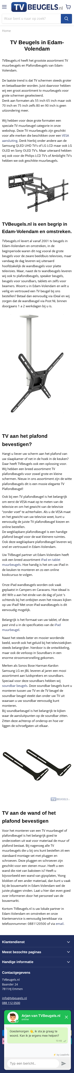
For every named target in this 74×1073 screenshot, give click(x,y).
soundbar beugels (14, 686)
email (60, 924)
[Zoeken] (66, 18)
